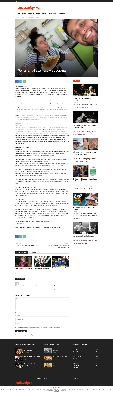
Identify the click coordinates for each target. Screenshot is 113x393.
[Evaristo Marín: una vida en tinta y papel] (85, 199)
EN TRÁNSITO (52, 13)
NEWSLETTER (62, 13)
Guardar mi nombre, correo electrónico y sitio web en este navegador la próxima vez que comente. (38, 327)
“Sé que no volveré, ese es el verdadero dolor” (27, 245)
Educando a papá (57, 363)
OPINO (38, 13)
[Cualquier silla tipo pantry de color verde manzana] (42, 261)
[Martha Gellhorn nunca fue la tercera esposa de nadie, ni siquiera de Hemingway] (48, 358)
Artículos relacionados (21, 252)
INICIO (18, 13)
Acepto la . (24, 312)
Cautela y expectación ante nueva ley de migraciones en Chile (59, 246)
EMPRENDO (31, 13)
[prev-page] (16, 273)
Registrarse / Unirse (19, 1)
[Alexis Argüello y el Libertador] (85, 228)
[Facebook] (17, 81)
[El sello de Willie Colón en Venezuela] (85, 90)
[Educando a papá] (48, 365)
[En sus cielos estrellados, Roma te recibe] (19, 358)
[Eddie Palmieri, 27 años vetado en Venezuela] (85, 117)
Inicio (16, 17)
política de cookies (107, 389)
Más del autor (32, 252)
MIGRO (24, 13)
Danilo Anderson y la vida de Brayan (60, 267)
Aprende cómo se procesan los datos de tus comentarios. (47, 335)
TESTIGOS (44, 13)
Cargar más (84, 247)
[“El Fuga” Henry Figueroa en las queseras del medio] (85, 144)
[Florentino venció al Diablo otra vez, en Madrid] (19, 351)
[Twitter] (20, 81)
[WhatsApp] (24, 81)
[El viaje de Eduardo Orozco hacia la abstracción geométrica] (85, 171)
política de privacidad (25, 312)
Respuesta (23, 291)
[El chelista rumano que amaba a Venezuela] (48, 350)
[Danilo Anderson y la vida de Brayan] (60, 261)
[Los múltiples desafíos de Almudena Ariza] (23, 261)
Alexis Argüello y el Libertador (84, 236)
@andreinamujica (19, 223)
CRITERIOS (21, 17)
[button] (96, 14)
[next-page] (19, 273)
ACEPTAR (56, 391)
